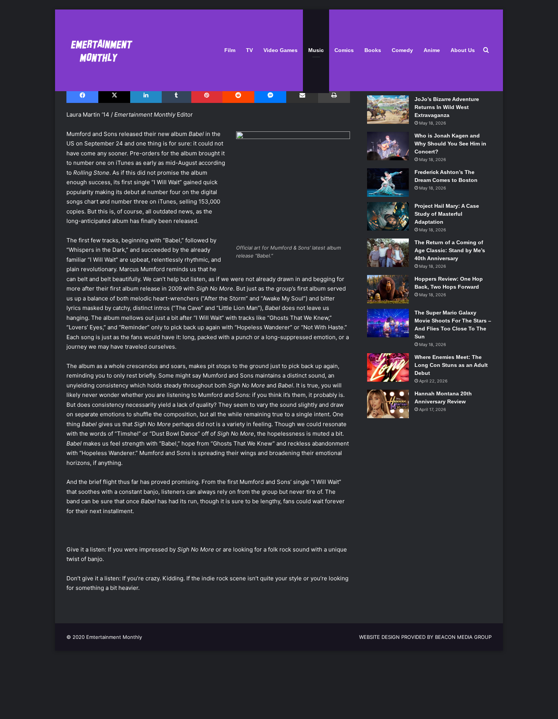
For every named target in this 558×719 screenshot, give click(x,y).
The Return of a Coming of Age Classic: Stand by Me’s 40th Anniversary (450, 250)
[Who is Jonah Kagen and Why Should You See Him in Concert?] (388, 146)
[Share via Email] (302, 95)
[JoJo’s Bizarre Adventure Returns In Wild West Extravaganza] (388, 109)
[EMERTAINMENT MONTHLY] (99, 50)
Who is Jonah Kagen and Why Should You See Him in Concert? (450, 144)
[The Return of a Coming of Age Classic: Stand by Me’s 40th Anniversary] (388, 253)
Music (316, 50)
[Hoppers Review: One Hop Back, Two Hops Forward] (388, 289)
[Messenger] (270, 95)
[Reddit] (238, 95)
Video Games (280, 50)
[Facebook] (82, 95)
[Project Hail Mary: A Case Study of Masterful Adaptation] (388, 216)
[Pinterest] (206, 95)
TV (249, 50)
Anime (432, 50)
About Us (463, 50)
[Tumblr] (176, 95)
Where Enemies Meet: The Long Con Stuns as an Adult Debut (451, 365)
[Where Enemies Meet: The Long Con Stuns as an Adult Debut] (388, 367)
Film (229, 50)
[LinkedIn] (145, 95)
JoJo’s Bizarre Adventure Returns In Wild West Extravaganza (447, 107)
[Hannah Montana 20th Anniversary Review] (388, 404)
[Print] (334, 95)
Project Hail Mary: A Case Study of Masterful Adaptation (447, 214)
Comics (344, 50)
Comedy (402, 50)
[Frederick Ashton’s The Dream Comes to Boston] (388, 182)
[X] (114, 95)
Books (372, 50)
